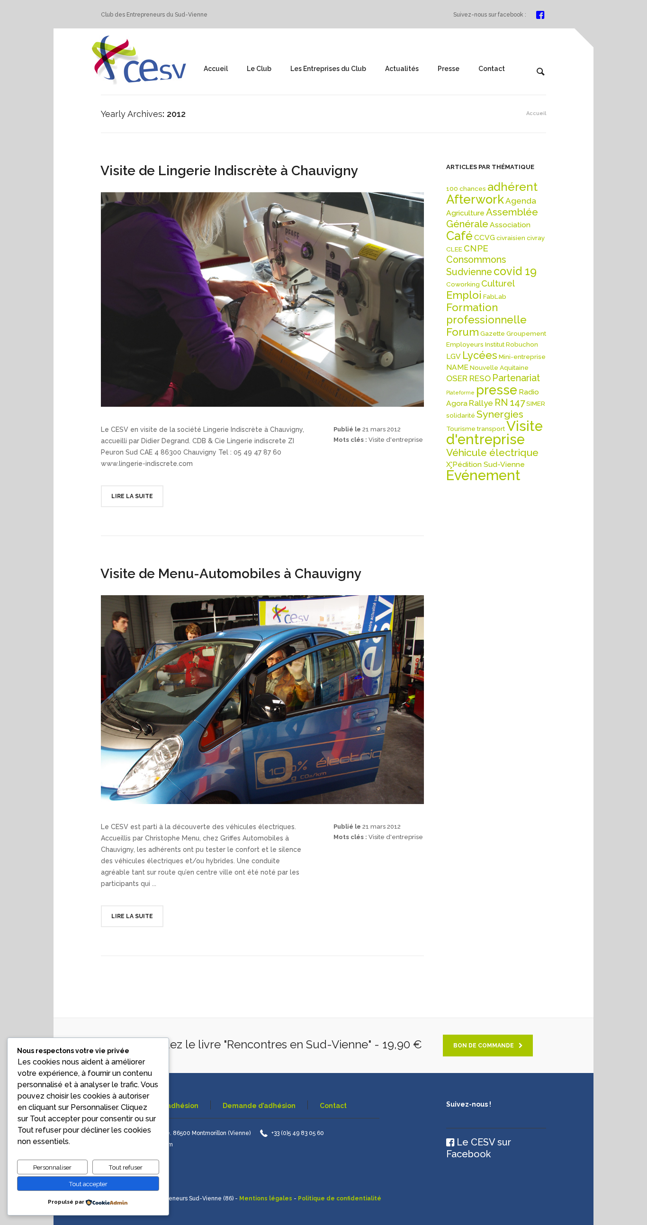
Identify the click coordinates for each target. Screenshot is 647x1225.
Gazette (492, 333)
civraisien (510, 237)
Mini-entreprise (522, 356)
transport (491, 428)
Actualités (402, 68)
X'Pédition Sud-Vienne (485, 464)
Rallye (481, 403)
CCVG (484, 237)
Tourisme (461, 428)
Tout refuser (125, 1167)
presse (496, 389)
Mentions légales (265, 1198)
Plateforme (460, 392)
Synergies (499, 414)
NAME (457, 367)
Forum (462, 332)
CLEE (454, 249)
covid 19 (515, 271)
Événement (483, 475)
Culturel (498, 283)
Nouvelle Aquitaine (499, 367)
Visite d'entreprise (395, 439)
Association (510, 224)
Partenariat (516, 378)
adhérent (512, 187)
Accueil (216, 68)
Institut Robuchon (511, 344)
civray (536, 237)
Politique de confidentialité (339, 1198)
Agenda (520, 201)
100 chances (466, 188)
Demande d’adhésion (259, 1105)
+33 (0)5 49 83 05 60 (297, 1133)
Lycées (479, 355)
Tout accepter (88, 1184)
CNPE (476, 248)
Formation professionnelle (486, 313)
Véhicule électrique (492, 452)
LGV (453, 356)
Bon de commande (483, 1045)
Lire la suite (132, 496)
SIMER (535, 403)
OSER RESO (468, 378)
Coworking (463, 284)
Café (459, 236)
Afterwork (475, 199)
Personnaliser (52, 1167)
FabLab (494, 296)
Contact (491, 68)
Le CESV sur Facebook (478, 1148)
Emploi (464, 295)
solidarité (460, 415)
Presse (448, 68)
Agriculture (465, 212)
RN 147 (509, 402)
